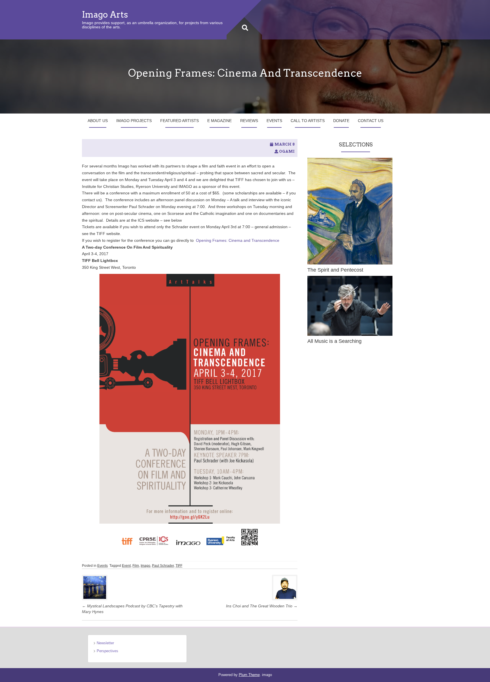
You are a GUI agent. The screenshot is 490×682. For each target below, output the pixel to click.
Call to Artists (308, 120)
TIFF (179, 566)
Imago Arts (105, 14)
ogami (287, 151)
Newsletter (105, 643)
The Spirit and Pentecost (335, 270)
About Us (98, 120)
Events (274, 120)
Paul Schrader (163, 566)
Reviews (249, 120)
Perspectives (107, 651)
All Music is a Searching (334, 341)
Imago (145, 566)
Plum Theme (249, 675)
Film (135, 566)
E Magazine (219, 120)
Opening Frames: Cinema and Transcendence (237, 240)
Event (126, 566)
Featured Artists (179, 120)
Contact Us (370, 120)
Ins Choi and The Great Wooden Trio (261, 606)
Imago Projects (134, 120)
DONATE (341, 120)
